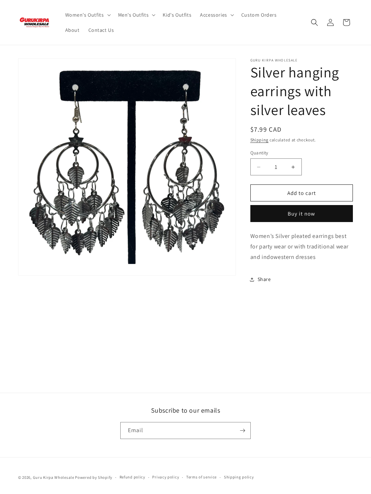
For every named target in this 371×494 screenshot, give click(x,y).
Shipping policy (239, 477)
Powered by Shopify (93, 477)
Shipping (259, 139)
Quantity (259, 153)
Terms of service (201, 477)
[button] (87, 14)
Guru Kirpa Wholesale (53, 477)
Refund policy (132, 477)
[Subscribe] (242, 430)
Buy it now (301, 213)
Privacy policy (165, 477)
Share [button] (264, 279)
